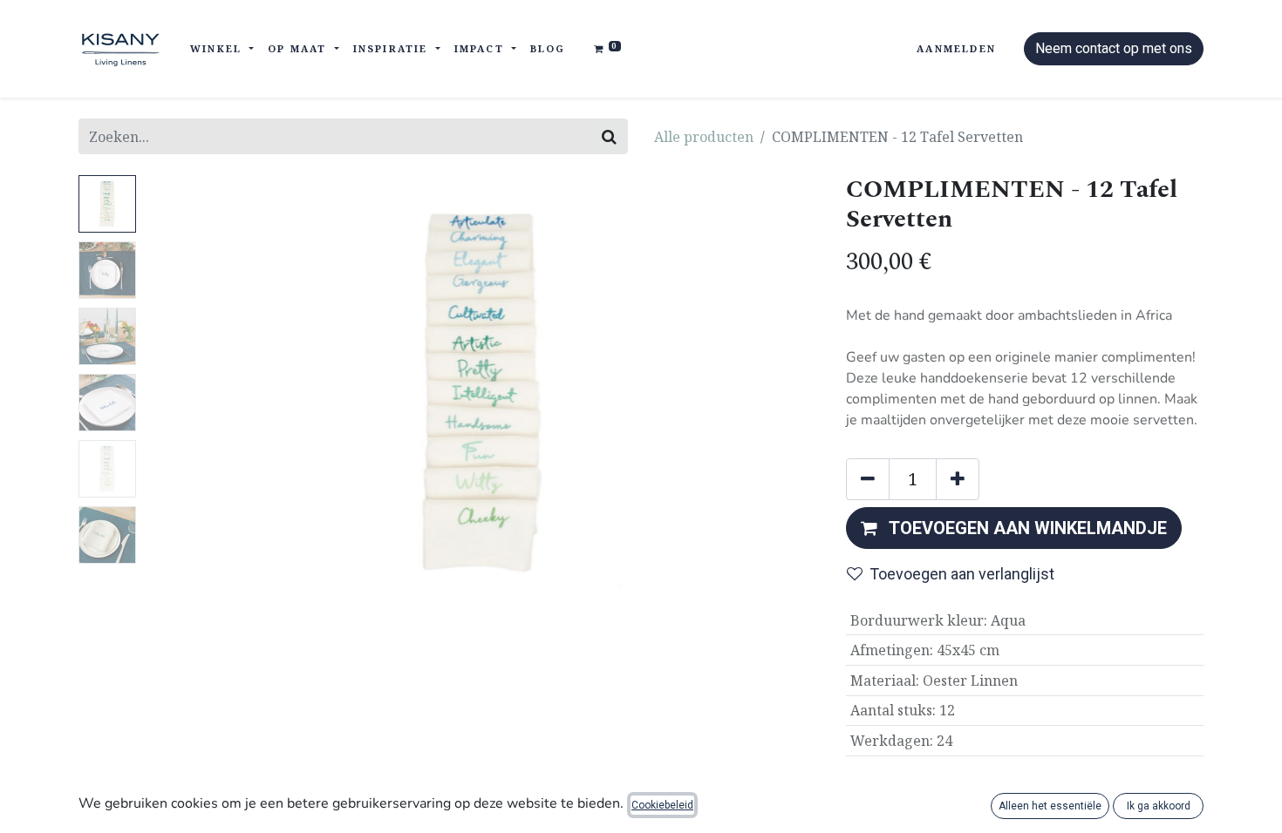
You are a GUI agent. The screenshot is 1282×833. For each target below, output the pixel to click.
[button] (193, 392)
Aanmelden (956, 48)
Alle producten (704, 136)
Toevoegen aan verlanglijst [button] (961, 574)
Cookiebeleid (662, 805)
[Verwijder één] (868, 479)
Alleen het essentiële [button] (1050, 806)
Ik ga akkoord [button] (1158, 806)
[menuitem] (548, 49)
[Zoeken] (609, 136)
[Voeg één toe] (957, 479)
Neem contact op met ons (1113, 48)
